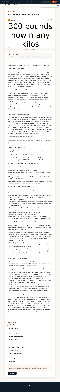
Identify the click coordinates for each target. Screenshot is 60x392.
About (15, 1)
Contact (19, 1)
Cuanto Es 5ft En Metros (14, 358)
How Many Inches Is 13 (13, 339)
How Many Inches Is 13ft (13, 350)
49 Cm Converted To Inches (14, 333)
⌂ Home (54, 1)
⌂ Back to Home (12, 373)
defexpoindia (5, 1)
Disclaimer (24, 1)
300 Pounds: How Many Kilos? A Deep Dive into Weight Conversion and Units (25, 56)
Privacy (28, 1)
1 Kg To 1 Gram (12, 356)
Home (12, 1)
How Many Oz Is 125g (13, 331)
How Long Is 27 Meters (13, 328)
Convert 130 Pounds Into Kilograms (16, 336)
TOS (32, 1)
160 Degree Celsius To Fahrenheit (16, 353)
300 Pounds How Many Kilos (27, 367)
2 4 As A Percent (12, 361)
